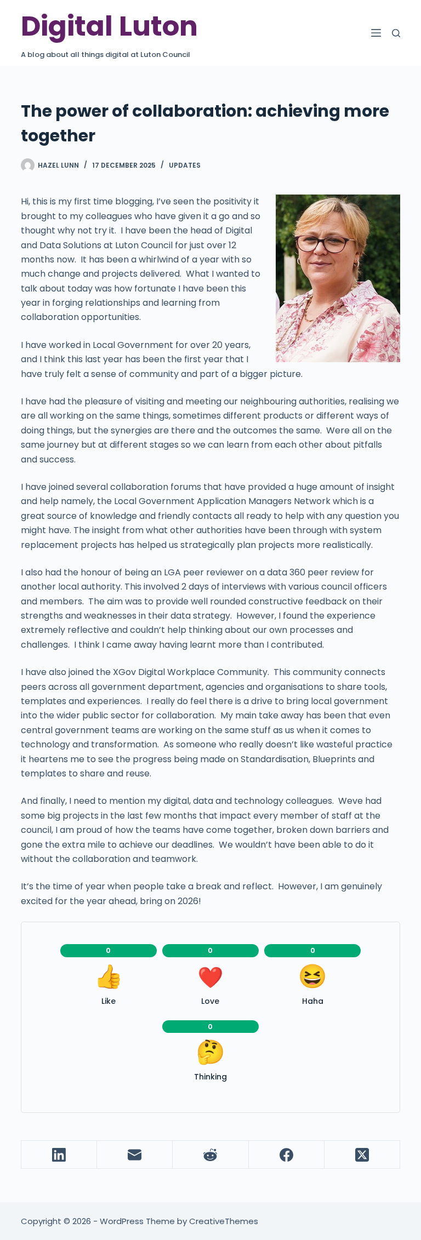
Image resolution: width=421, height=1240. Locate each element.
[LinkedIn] (59, 1155)
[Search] (396, 33)
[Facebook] (287, 1155)
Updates (185, 165)
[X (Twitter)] (362, 1155)
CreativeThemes (223, 1221)
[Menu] (376, 33)
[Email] (135, 1155)
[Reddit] (210, 1155)
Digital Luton (109, 26)
